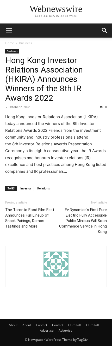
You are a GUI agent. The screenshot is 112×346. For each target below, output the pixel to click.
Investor (26, 188)
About (13, 325)
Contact (41, 325)
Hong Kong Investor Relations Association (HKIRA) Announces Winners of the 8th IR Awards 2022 (44, 79)
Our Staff (74, 325)
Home (9, 43)
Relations (43, 188)
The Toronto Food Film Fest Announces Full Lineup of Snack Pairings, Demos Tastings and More (29, 218)
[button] (9, 30)
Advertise (47, 330)
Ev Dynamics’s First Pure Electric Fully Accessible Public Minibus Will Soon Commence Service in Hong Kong (83, 220)
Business (25, 43)
